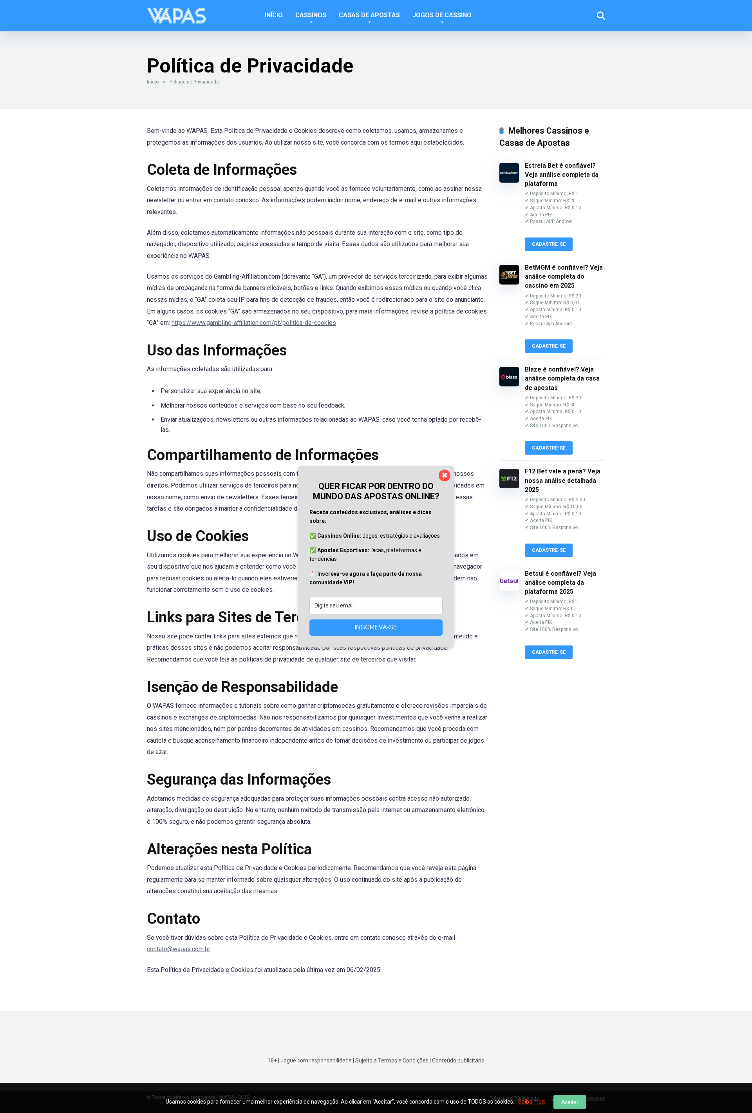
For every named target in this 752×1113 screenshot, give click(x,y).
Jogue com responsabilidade (316, 1060)
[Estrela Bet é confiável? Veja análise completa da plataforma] (509, 180)
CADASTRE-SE (549, 244)
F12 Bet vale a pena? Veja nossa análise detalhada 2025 (562, 480)
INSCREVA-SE (376, 627)
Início (153, 82)
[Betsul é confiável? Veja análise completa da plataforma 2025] (509, 588)
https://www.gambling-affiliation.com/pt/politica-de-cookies (254, 322)
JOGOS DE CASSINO (442, 15)
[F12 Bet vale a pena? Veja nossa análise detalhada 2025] (509, 486)
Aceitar (569, 1102)
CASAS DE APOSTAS (369, 15)
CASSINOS (310, 15)
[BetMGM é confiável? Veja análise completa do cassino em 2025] (509, 282)
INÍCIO (274, 15)
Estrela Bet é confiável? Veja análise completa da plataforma (561, 174)
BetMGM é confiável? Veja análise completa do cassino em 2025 (564, 276)
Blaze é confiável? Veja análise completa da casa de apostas (562, 378)
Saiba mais (532, 1101)
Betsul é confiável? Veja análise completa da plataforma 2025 (560, 582)
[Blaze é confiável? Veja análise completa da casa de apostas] (509, 384)
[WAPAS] (176, 13)
